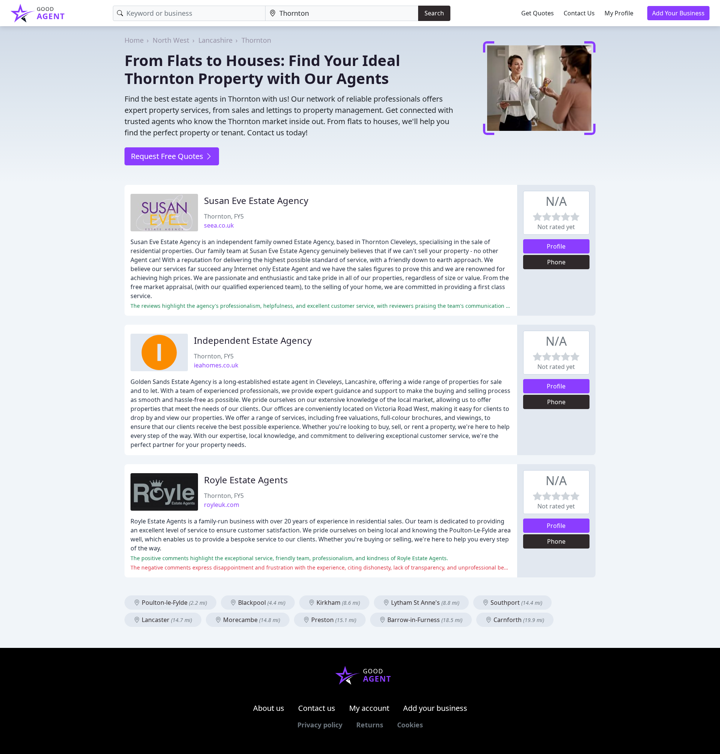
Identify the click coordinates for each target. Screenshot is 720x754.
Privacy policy (319, 724)
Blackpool (261, 602)
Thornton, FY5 (224, 216)
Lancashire (215, 40)
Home (134, 40)
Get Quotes (537, 13)
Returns (369, 724)
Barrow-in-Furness (424, 620)
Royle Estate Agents (246, 480)
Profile (556, 246)
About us (268, 708)
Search (434, 13)
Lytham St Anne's (424, 602)
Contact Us (579, 13)
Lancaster (166, 620)
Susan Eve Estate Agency (256, 200)
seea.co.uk (219, 225)
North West (171, 40)
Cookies (410, 724)
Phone (556, 262)
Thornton (256, 40)
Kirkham (337, 602)
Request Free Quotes (168, 156)
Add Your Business (678, 13)
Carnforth (518, 620)
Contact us (316, 708)
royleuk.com (221, 505)
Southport (515, 602)
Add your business (435, 708)
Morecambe (251, 620)
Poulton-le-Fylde (173, 602)
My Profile (618, 13)
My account (369, 708)
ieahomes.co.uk (216, 365)
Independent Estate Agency (253, 340)
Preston (333, 620)
